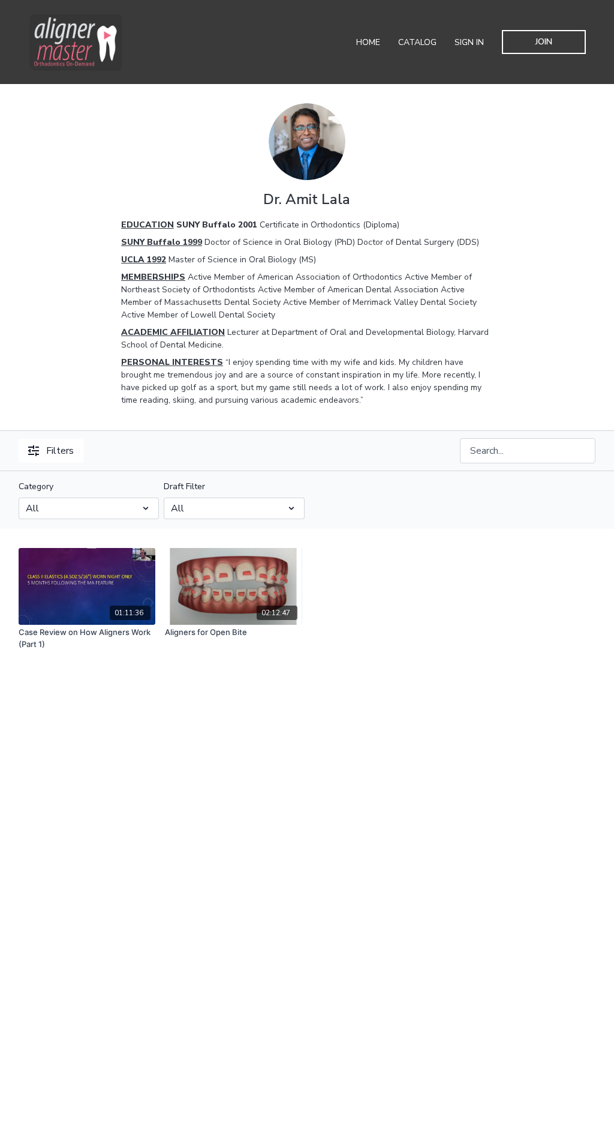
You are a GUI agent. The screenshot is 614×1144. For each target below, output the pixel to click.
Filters (60, 450)
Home (368, 42)
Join (543, 41)
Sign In (469, 42)
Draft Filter (184, 486)
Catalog (417, 42)
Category (36, 486)
